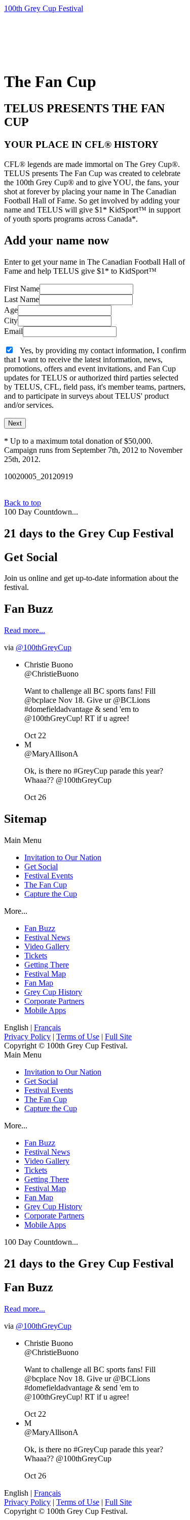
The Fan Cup (45, 884)
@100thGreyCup (43, 647)
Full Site (118, 1036)
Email (13, 331)
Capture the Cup (50, 894)
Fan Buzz (39, 928)
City (11, 320)
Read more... (24, 630)
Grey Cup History (53, 992)
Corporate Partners (54, 1001)
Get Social (41, 866)
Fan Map (38, 983)
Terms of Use (77, 1036)
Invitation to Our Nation (62, 857)
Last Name (21, 299)
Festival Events (48, 875)
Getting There (46, 964)
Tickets (35, 955)
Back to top (22, 502)
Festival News (47, 937)
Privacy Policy (27, 1036)
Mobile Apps (45, 1010)
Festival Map (45, 973)
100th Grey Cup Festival (43, 8)
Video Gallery (46, 946)
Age (11, 310)
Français (47, 1027)
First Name (22, 288)
